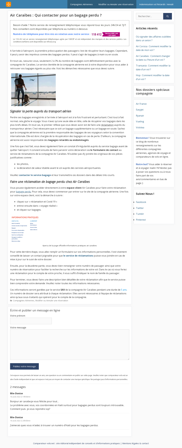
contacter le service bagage (34, 175)
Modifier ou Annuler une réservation (116, 4)
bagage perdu (23, 191)
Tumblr (140, 213)
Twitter (140, 208)
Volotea (140, 127)
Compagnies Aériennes (81, 4)
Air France (141, 103)
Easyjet (139, 109)
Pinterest (141, 219)
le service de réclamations (78, 255)
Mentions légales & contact (135, 443)
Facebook (141, 202)
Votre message (18, 327)
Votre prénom (17, 315)
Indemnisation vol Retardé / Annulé (156, 4)
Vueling (140, 121)
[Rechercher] (167, 16)
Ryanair (140, 115)
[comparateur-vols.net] (8, 4)
